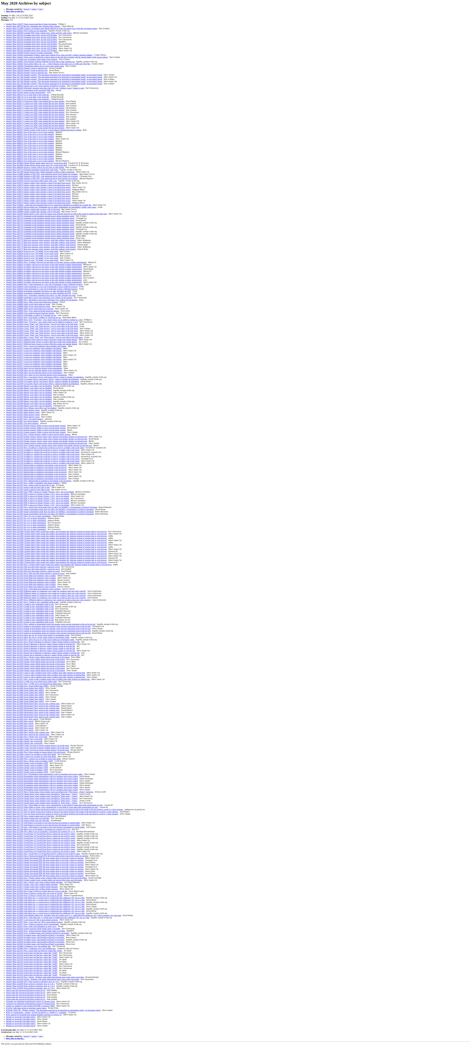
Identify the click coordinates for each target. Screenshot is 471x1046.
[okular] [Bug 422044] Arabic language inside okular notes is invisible (33, 929)
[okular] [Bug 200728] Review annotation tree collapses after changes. (33, 26)
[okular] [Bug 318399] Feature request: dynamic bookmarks (29, 53)
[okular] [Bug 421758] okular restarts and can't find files (28, 818)
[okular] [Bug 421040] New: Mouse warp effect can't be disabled (31, 408)
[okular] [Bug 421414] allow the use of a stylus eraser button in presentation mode (38, 635)
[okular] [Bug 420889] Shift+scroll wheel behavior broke (28, 304)
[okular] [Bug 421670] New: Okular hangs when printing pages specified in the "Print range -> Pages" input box (50, 792)
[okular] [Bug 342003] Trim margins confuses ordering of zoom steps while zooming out (40, 62)
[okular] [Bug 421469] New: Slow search (22, 719)
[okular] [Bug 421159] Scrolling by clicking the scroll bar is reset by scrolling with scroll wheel (43, 450)
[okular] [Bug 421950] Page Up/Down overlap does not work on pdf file (34, 893)
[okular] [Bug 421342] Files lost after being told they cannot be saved (33, 567)
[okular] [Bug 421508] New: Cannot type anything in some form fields (33, 759)
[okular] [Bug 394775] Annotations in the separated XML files (30, 90)
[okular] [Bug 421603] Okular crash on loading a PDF (27, 763)
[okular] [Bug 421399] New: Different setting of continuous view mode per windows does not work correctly (48, 600)
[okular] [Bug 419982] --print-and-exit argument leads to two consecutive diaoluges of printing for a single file (49, 205)
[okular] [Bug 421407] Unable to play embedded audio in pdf (30, 604)
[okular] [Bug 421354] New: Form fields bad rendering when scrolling (33, 589)
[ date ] (40, 9)
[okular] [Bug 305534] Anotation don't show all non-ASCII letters (32, 35)
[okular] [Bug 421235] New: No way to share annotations (28, 516)
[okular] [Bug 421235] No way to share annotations (26, 518)
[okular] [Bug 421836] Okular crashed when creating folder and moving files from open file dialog (44, 880)
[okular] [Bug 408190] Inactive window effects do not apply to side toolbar (35, 167)
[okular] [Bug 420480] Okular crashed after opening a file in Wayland (33, 209)
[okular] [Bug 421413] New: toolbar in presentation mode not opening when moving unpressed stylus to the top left (51, 624)
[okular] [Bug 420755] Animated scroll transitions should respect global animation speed (40, 216)
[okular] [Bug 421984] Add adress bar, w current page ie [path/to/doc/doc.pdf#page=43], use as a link (45, 898)
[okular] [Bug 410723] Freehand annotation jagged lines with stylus (32, 170)
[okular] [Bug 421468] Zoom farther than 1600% (25, 688)
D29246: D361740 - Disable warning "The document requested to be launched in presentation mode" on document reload (53, 1010)
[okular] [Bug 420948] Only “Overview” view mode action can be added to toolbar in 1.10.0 (42, 322)
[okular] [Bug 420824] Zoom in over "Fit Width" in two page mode (32, 251)
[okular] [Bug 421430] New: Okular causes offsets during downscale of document (38, 657)
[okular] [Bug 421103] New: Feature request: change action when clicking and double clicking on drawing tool (49, 445)
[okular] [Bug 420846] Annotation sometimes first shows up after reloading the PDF (39, 291)
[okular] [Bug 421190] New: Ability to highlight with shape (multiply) (33, 483)
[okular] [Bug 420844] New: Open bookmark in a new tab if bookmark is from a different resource (44, 284)
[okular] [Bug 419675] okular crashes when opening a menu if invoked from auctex (38, 183)
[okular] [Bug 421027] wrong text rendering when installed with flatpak (34, 348)
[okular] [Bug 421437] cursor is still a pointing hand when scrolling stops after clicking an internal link (45, 673)
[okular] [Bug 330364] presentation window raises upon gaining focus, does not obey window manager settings (49, 55)
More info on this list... (15, 11)
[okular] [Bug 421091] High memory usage (23, 410)
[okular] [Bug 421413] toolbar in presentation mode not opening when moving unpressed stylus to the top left (48, 626)
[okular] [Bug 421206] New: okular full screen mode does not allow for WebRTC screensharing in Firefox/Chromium (52, 507)
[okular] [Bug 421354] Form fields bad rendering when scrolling (31, 576)
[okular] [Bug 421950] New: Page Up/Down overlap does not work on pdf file (37, 891)
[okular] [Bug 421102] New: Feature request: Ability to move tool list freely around (38, 434)
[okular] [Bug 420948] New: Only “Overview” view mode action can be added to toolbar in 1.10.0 (44, 320)
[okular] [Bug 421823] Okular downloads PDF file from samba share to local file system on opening (45, 858)
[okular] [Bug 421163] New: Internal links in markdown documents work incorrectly (39, 481)
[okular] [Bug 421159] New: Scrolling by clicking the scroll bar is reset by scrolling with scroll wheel (45, 448)
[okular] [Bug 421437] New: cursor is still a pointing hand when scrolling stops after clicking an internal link (48, 679)
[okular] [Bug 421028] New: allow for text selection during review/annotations (36, 375)
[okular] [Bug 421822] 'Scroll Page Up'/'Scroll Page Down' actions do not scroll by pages (41, 834)
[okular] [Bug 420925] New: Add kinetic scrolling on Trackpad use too (33, 317)
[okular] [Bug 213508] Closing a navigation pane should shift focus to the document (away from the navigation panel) (52, 28)
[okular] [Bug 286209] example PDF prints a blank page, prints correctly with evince (39, 33)
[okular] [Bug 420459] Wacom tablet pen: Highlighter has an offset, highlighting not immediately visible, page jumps (51, 207)
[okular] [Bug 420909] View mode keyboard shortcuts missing (30, 313)
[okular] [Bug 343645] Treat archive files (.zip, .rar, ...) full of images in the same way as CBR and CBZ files (48, 64)
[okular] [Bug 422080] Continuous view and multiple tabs (28, 946)
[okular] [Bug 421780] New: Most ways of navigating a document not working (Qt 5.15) (40, 832)
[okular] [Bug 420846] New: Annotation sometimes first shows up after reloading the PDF (41, 295)
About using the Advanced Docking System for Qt (26, 990)
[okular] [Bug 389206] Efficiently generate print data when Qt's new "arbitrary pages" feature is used (45, 88)
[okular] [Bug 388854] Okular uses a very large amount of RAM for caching (36, 86)
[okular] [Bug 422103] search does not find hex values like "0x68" (32, 953)
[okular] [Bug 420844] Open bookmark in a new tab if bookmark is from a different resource (42, 287)
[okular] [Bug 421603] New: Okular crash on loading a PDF (29, 761)
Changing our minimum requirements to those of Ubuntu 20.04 (30, 1001)
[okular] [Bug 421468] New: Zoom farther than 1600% (27, 686)
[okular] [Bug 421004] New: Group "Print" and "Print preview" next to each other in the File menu (44, 337)
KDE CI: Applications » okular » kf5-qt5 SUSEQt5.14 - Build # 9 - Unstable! (36, 1012)
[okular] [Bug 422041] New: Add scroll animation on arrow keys (31, 926)
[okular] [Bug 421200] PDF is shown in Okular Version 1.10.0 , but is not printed (38, 494)
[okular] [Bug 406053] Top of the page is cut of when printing (30, 132)
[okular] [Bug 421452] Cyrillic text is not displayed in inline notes (31, 682)
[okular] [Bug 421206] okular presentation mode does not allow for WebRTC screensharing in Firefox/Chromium (50, 509)
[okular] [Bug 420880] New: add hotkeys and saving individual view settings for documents (42, 300)
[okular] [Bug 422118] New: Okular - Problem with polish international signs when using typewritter (45, 977)
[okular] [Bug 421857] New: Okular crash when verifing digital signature (34, 882)
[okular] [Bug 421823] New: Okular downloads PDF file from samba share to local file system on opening (47, 856)
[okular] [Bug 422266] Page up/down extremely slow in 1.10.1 (30, 984)
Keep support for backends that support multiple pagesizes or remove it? (34, 1015)
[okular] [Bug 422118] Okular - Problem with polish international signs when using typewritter (43, 979)
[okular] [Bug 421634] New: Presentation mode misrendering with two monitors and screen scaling (44, 774)
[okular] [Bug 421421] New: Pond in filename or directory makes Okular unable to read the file (43, 642)
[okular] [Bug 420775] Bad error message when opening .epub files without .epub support (41, 240)
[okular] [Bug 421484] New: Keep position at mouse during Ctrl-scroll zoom (36, 752)
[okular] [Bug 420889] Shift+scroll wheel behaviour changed (30, 309)
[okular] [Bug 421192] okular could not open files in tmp (28, 487)
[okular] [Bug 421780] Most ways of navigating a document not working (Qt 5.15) (38, 829)
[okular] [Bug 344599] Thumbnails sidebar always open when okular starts (35, 66)
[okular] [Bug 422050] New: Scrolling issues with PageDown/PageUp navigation (38, 933)
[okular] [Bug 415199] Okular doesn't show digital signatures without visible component (40, 172)
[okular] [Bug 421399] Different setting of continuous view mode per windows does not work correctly (46, 591)
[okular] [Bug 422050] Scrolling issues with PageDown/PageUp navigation (35, 935)
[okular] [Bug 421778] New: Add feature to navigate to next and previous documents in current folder (45, 827)
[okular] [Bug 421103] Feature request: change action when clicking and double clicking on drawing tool (47, 437)
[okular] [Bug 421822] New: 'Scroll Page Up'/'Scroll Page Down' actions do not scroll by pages (43, 854)
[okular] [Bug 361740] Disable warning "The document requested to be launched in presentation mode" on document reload (54, 75)
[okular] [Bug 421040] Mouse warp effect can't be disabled (29, 386)
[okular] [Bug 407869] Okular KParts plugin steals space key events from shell (36, 163)
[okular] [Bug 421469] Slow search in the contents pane (28, 732)
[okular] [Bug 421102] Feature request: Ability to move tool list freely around (36, 426)
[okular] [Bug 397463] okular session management (26, 92)
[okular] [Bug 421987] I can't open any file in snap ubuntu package (32, 920)
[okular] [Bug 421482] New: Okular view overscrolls (27, 737)
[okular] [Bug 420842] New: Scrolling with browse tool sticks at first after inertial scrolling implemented (46, 262)
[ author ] (34, 9)
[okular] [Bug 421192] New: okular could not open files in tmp (30, 485)
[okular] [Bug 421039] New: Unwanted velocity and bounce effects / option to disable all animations (45, 377)
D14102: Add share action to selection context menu (26, 1008)
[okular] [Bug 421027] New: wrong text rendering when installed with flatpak (36, 346)
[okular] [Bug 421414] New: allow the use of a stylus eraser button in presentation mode (40, 640)
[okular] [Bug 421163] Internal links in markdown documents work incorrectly (36, 465)
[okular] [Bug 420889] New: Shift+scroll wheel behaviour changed (32, 302)
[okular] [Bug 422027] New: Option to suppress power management (32, 924)
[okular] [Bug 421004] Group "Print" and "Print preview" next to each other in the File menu (42, 324)
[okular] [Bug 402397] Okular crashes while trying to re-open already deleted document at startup (44, 130)
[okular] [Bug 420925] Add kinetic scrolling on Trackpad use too (31, 315)
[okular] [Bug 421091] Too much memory (22, 421)
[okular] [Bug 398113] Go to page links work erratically (28, 95)
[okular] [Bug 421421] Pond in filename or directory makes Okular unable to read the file (40, 644)
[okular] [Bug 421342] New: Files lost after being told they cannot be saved (35, 573)
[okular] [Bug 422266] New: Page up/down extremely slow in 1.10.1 (33, 982)
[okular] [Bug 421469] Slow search (20, 721)
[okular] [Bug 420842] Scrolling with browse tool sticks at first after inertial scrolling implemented (44, 265)
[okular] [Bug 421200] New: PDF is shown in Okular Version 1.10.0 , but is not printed (40, 492)
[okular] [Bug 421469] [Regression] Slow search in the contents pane (33, 704)
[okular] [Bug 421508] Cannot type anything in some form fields (31, 754)
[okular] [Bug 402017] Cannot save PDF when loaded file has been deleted (35, 101)
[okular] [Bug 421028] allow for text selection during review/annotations (34, 368)
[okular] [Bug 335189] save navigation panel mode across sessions (32, 59)
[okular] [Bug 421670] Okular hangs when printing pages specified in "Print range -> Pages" (42, 794)
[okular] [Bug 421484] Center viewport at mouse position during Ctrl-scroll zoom (37, 745)
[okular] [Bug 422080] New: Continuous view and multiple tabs (31, 948)
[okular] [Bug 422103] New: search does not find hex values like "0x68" (34, 951)
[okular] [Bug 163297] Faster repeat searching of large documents (31, 24)
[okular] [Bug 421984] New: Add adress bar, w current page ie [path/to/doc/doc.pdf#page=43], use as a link (48, 918)
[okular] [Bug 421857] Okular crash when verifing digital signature (32, 884)
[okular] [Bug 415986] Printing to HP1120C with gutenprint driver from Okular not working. (42, 174)
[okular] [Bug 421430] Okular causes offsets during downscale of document (35, 659)
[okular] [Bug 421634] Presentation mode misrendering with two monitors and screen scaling (42, 776)
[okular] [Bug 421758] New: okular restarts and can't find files (30, 816)
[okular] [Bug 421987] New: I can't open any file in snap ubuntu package (34, 922)
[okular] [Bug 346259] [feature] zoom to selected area (27, 68)
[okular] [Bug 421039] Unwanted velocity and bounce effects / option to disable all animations (42, 379)
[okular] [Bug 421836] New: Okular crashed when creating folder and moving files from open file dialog (46, 878)
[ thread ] (26, 9)
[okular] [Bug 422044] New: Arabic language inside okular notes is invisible (35, 931)
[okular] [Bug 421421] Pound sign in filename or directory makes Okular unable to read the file (43, 653)
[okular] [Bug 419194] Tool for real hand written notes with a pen (31, 181)
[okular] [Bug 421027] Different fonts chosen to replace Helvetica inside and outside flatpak (42, 340)
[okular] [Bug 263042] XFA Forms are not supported (26, 31)
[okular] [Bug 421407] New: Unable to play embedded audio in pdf (32, 602)
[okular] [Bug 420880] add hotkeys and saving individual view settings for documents (39, 298)
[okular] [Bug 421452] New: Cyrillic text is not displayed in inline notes (34, 684)
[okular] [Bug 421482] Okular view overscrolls (24, 739)
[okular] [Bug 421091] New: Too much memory (25, 419)
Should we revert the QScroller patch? (21, 1017)
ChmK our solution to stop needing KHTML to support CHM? (30, 1006)
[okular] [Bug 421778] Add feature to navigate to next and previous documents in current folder (43, 823)
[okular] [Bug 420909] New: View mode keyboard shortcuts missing (33, 311)
